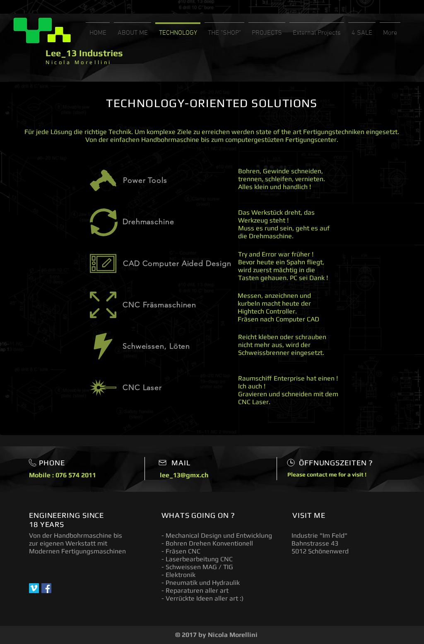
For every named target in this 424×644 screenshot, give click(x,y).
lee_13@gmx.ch (184, 475)
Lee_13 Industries (84, 53)
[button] (224, 29)
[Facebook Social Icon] (46, 588)
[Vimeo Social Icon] (34, 588)
